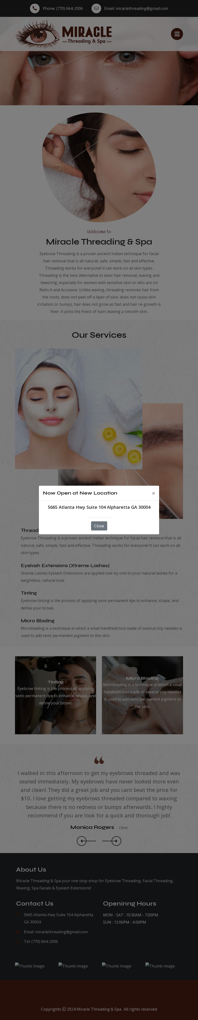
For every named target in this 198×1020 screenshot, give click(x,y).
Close (99, 526)
